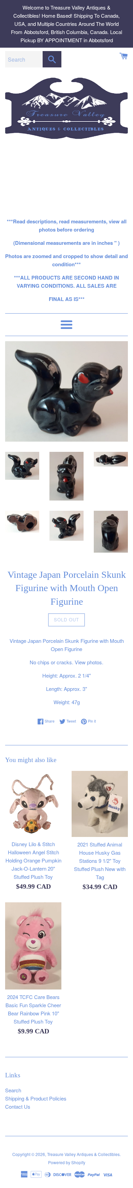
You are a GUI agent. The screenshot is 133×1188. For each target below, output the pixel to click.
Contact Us (17, 1106)
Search (13, 1090)
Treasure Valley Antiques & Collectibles (83, 1154)
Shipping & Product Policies (35, 1098)
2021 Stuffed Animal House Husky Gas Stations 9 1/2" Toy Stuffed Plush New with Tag (99, 861)
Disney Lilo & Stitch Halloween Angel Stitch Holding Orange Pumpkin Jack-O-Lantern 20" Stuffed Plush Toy (33, 860)
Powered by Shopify (66, 1162)
